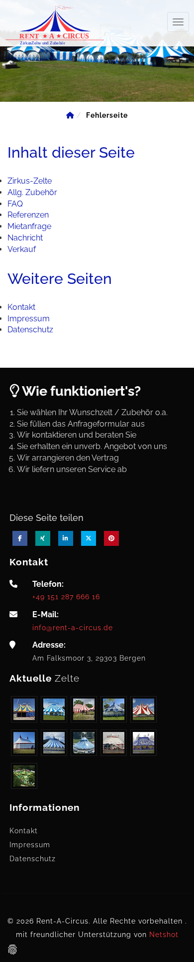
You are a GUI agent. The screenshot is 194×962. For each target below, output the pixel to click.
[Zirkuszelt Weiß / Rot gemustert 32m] (113, 742)
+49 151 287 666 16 (66, 596)
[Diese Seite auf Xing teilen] (42, 538)
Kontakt (23, 831)
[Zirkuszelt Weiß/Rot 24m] (24, 742)
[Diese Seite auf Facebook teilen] (19, 538)
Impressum (29, 845)
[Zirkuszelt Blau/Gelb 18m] (24, 709)
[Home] (70, 115)
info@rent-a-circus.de (72, 627)
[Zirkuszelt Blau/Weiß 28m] (113, 709)
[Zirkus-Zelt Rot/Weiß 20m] (143, 709)
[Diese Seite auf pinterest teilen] (111, 538)
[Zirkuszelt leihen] (54, 23)
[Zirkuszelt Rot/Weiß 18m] (84, 709)
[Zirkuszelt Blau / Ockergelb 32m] (143, 742)
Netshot (164, 935)
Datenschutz (32, 859)
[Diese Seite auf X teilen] (88, 538)
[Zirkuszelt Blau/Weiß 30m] (54, 742)
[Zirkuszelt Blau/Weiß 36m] (84, 742)
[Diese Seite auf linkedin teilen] (65, 538)
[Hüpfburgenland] (24, 776)
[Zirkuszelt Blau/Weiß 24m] (54, 709)
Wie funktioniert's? (80, 391)
